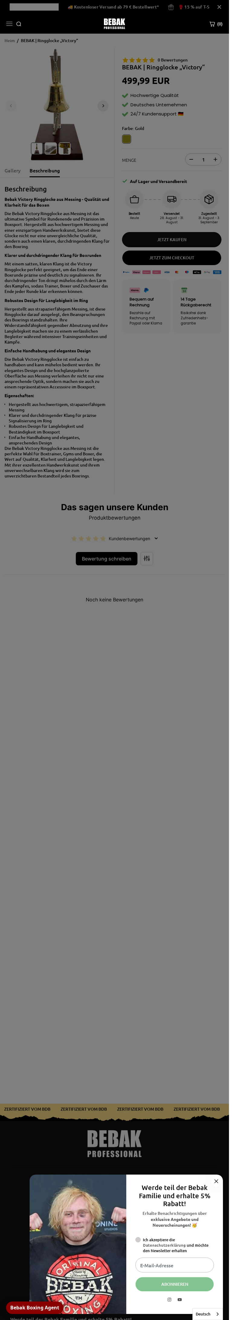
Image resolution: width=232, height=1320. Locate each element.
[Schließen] (216, 1181)
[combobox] (207, 1314)
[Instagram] (169, 1300)
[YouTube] (180, 1300)
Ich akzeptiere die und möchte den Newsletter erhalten (175, 1245)
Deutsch (203, 1314)
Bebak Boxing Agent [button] (34, 1307)
